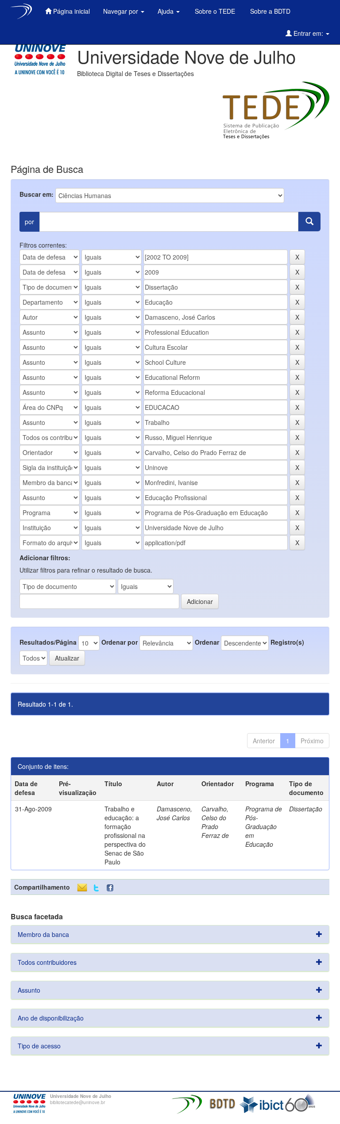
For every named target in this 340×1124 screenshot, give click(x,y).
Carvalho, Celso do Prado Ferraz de (215, 822)
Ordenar (207, 642)
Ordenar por (119, 642)
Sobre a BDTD (269, 11)
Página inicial (70, 11)
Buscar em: (36, 194)
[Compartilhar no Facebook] (112, 888)
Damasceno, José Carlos (174, 813)
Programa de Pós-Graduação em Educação (263, 826)
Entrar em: (308, 33)
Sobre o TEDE (214, 11)
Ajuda (166, 11)
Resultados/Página (48, 642)
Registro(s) (287, 642)
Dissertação (305, 808)
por (29, 221)
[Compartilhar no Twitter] (96, 888)
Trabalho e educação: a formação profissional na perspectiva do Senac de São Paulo (125, 835)
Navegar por (121, 11)
